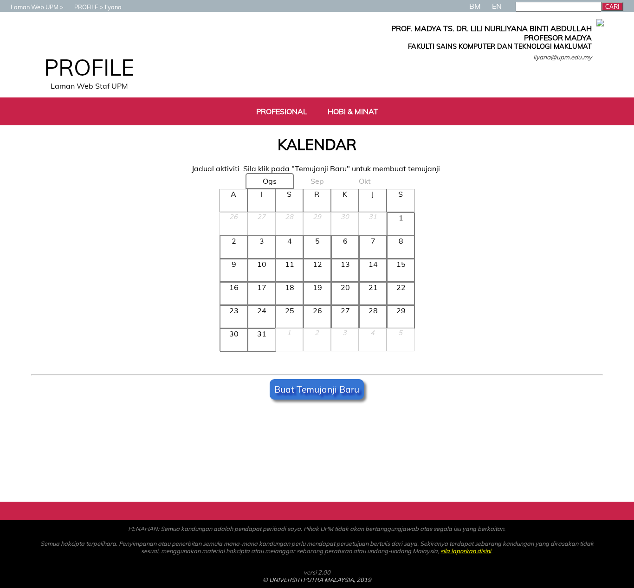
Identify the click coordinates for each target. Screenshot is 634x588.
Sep (317, 181)
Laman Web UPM (34, 7)
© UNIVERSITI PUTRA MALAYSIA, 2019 (317, 579)
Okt (365, 181)
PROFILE (86, 7)
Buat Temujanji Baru (316, 389)
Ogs (270, 181)
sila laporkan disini (465, 551)
